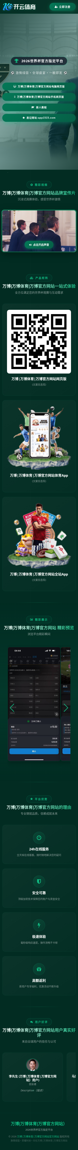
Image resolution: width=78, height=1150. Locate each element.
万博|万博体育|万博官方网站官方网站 (38, 1136)
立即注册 (64, 6)
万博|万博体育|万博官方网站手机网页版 (40, 96)
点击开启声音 (41, 244)
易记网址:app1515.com (41, 117)
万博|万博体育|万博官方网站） (39, 1123)
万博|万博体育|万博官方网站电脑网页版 (41, 86)
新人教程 (41, 107)
